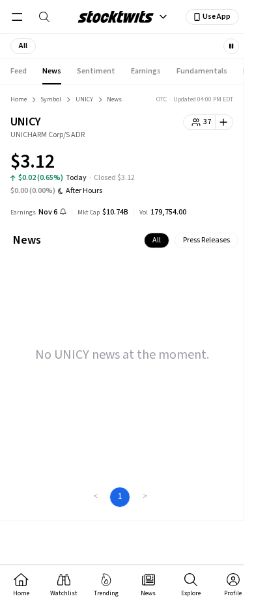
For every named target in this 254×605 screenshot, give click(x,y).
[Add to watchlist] (224, 122)
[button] (23, 46)
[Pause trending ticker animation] (231, 46)
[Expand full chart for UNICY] (197, 164)
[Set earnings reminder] (63, 212)
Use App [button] (217, 16)
